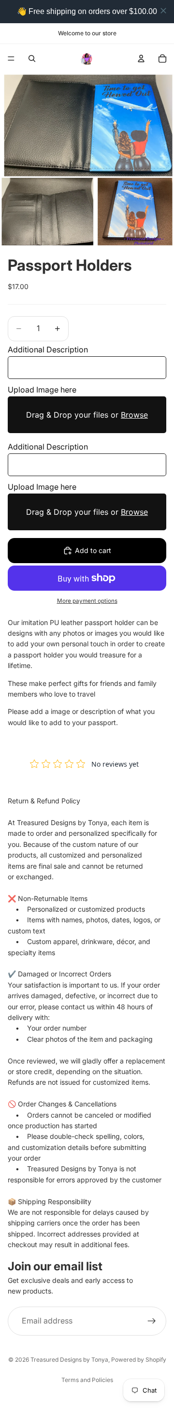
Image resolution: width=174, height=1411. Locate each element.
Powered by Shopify (138, 1359)
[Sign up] (152, 1320)
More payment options (87, 600)
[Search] (32, 58)
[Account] (141, 58)
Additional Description (48, 349)
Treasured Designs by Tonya (69, 1359)
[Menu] (11, 58)
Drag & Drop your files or (87, 415)
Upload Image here (42, 389)
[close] (163, 10)
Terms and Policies (87, 1379)
